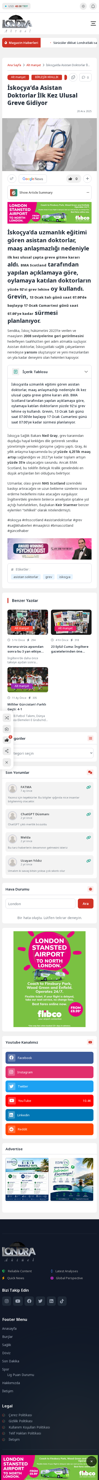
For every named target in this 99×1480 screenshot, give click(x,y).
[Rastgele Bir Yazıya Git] (7, 718)
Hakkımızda (11, 1383)
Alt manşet (33, 65)
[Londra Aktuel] (17, 23)
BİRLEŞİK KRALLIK (46, 77)
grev (48, 577)
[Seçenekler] (87, 178)
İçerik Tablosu (35, 371)
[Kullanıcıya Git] (12, 788)
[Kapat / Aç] (7, 762)
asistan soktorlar (25, 577)
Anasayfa (9, 1328)
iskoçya (64, 577)
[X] (40, 1301)
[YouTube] (18, 1301)
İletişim (7, 1391)
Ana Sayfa (14, 65)
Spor (5, 1369)
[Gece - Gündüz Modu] (83, 8)
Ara (86, 903)
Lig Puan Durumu (20, 1375)
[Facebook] (29, 1301)
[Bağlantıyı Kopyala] (73, 77)
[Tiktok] (62, 1301)
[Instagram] (6, 1301)
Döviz (6, 1353)
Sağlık (6, 1345)
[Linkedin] (51, 1301)
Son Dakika (10, 1361)
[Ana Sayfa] (7, 729)
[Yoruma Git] (89, 787)
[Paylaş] (11, 178)
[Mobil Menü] (93, 23)
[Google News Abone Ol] (33, 178)
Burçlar (7, 1337)
